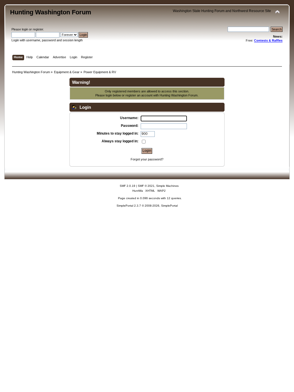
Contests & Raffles (268, 40)
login (25, 29)
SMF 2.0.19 (127, 185)
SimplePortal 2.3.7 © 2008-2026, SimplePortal (147, 205)
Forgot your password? (147, 159)
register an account (138, 95)
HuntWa (137, 190)
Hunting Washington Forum (50, 12)
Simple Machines (167, 185)
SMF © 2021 (146, 185)
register (38, 29)
